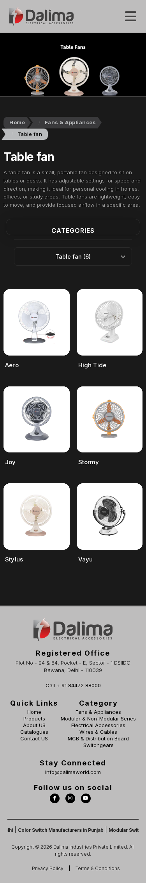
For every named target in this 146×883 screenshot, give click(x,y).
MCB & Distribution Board (98, 738)
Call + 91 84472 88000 (73, 685)
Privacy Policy (47, 868)
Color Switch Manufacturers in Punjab (56, 830)
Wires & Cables (98, 732)
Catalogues (34, 732)
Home (17, 122)
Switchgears (98, 745)
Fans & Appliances (70, 122)
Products (34, 718)
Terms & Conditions (98, 868)
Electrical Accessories (98, 725)
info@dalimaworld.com (73, 772)
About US (34, 725)
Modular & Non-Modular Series (98, 718)
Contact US (34, 738)
